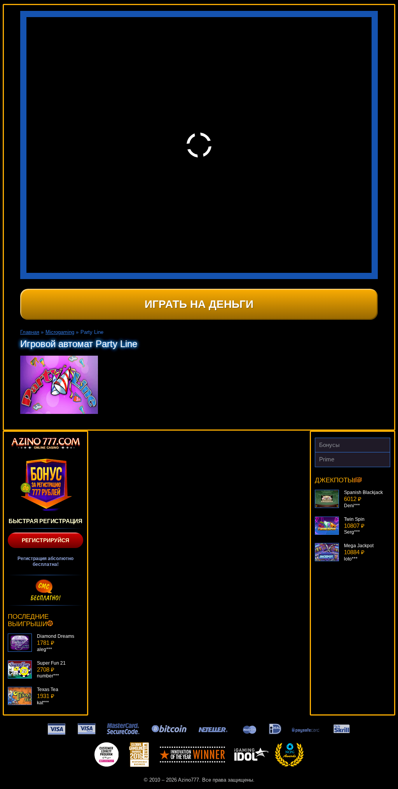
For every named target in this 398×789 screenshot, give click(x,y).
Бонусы (329, 445)
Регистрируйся (45, 540)
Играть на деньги (199, 304)
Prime (326, 459)
